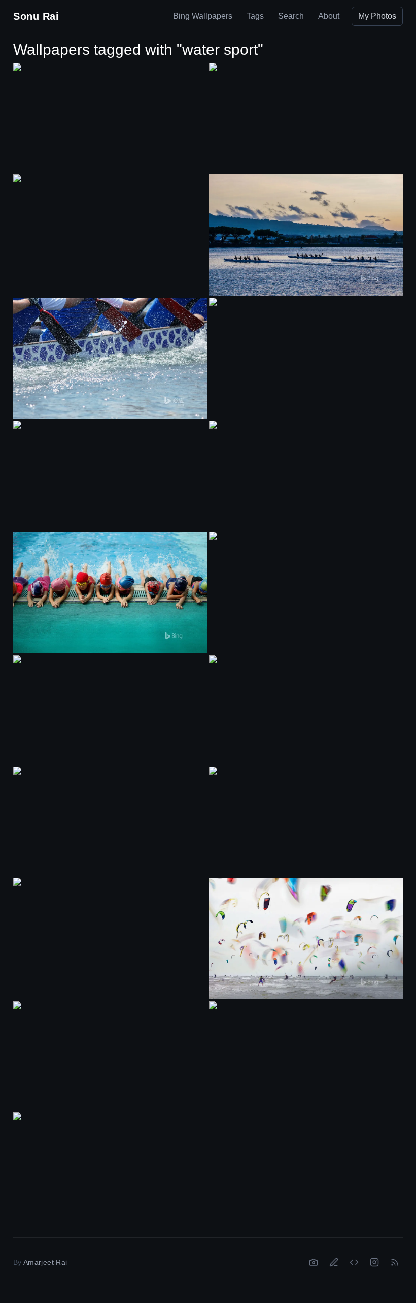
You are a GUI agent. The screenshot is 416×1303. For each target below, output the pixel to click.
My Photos (377, 16)
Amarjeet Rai (45, 1262)
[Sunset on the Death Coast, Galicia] (306, 710)
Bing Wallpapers (202, 16)
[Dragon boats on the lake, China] (306, 352)
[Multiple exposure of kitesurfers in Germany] (306, 938)
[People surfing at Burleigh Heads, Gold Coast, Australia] (110, 821)
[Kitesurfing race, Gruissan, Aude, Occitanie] (110, 932)
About (328, 16)
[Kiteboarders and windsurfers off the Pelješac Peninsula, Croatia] (110, 710)
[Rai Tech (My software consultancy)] (354, 1262)
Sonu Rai (36, 16)
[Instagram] (374, 1262)
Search (291, 16)
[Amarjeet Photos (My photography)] (313, 1262)
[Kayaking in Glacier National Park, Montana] (306, 475)
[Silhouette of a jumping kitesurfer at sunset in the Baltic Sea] (110, 117)
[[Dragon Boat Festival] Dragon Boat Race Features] (110, 358)
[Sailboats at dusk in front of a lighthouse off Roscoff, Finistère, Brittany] (306, 1055)
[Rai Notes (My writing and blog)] (334, 1262)
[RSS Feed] (395, 1262)
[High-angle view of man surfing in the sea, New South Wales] (306, 821)
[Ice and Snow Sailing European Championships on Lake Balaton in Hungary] (110, 228)
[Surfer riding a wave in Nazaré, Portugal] (306, 586)
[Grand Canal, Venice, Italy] (110, 1166)
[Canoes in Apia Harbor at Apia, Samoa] (306, 235)
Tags (255, 16)
